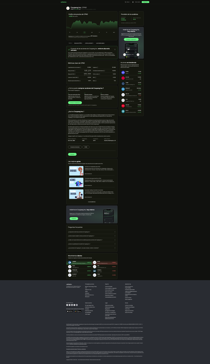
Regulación (107, 308)
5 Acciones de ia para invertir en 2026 (93, 178)
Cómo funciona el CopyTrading (129, 287)
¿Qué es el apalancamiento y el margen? (131, 292)
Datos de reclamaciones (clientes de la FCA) (110, 318)
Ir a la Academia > (92, 201)
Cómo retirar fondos (109, 290)
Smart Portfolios (128, 312)
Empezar (72, 154)
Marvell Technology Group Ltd (91, 287)
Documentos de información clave (111, 315)
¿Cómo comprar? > (89, 43)
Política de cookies (109, 305)
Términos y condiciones (110, 312)
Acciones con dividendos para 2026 (92, 166)
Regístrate (70, 36)
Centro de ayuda (108, 286)
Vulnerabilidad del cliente (110, 297)
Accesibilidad (88, 312)
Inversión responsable (130, 289)
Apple (86, 291)
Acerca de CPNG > (78, 43)
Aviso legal (87, 314)
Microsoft (87, 296)
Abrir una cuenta (108, 291)
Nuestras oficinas (89, 310)
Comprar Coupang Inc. (131, 39)
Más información (88, 173)
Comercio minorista (74, 147)
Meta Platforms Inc (89, 295)
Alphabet (87, 293)
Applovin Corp (88, 289)
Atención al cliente (109, 295)
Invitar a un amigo (129, 305)
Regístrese (145, 2)
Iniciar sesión (137, 2)
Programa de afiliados (129, 307)
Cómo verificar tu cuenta (110, 293)
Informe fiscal (128, 297)
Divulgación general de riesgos (71, 349)
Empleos (87, 308)
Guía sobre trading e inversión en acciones (94, 190)
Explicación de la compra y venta (131, 295)
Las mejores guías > (100, 43)
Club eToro (127, 308)
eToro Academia (128, 299)
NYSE (86, 147)
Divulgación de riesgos (110, 310)
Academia (94, 105)
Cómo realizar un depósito (110, 288)
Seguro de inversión (129, 310)
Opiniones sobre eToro (90, 307)
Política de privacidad (109, 307)
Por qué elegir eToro (89, 305)
